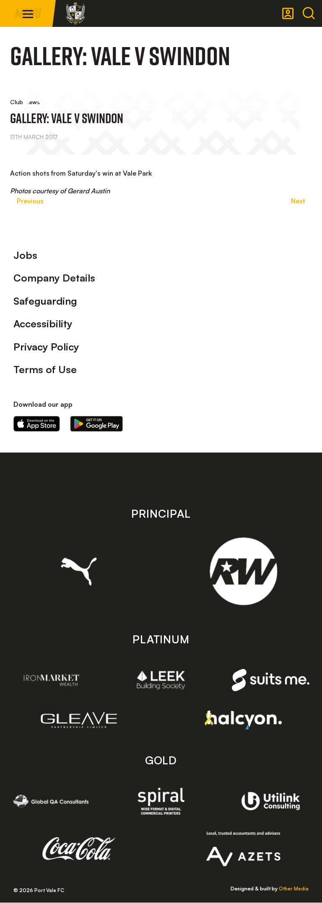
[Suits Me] (270, 680)
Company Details (54, 277)
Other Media (294, 888)
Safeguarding (45, 301)
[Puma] (79, 571)
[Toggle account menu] (288, 13)
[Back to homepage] (75, 13)
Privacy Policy (46, 346)
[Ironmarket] (51, 680)
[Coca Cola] (79, 849)
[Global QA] (51, 801)
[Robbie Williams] (243, 571)
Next (298, 201)
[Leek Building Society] (161, 680)
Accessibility (43, 323)
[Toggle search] (308, 13)
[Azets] (243, 849)
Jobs (25, 255)
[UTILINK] (270, 800)
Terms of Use (45, 369)
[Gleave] (79, 720)
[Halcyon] (243, 720)
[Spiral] (161, 801)
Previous (30, 201)
